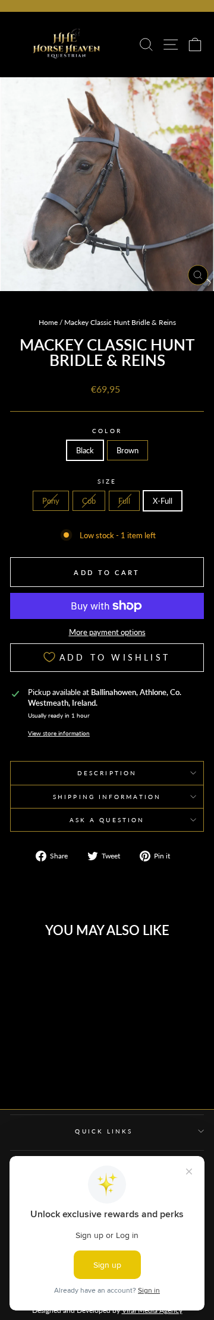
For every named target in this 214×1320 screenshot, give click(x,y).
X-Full (162, 501)
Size (107, 481)
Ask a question (107, 819)
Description (107, 772)
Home (48, 322)
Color (106, 430)
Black (85, 450)
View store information (59, 733)
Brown (128, 450)
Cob (89, 501)
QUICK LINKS (104, 1131)
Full (124, 501)
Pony (50, 501)
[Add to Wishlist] (70, 967)
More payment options (107, 632)
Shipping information (107, 796)
